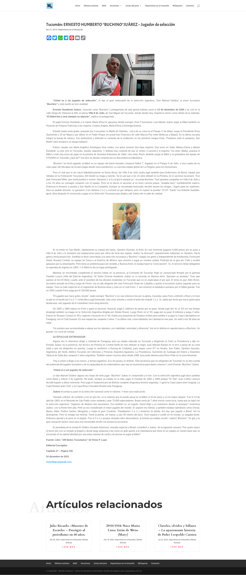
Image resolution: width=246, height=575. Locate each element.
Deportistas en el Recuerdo (70, 29)
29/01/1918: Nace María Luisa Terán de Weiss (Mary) (123, 530)
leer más (68, 547)
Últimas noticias (91, 6)
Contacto (190, 6)
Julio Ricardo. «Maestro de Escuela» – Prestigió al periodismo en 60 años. (69, 530)
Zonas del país (132, 6)
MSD (104, 6)
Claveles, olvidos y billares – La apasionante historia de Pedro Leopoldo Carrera (177, 530)
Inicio (77, 6)
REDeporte (177, 6)
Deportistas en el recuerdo (157, 6)
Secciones (114, 6)
